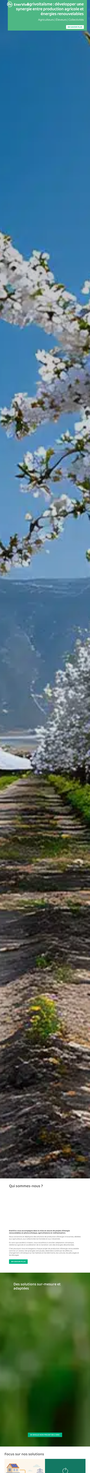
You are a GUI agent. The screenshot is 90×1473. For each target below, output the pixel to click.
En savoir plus (75, 27)
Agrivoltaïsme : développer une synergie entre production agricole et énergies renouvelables (50, 9)
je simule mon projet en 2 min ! (45, 1435)
